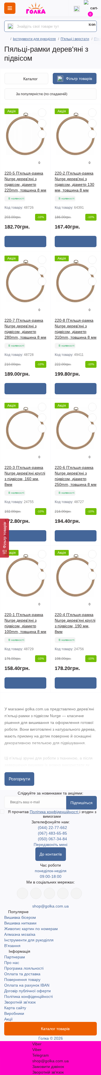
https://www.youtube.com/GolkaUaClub (49, 893)
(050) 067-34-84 (52, 839)
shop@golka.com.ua (50, 906)
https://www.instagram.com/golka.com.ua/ (36, 893)
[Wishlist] (42, 123)
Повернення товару (22, 979)
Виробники (14, 1013)
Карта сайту (15, 1008)
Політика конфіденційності (54, 811)
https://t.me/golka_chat (76, 893)
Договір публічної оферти (27, 991)
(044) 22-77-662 (52, 827)
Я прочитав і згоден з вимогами (52, 814)
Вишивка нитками (20, 923)
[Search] (10, 26)
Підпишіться (81, 802)
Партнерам (14, 957)
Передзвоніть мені (50, 844)
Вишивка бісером (20, 917)
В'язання (12, 945)
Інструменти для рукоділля (34, 39)
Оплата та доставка (22, 974)
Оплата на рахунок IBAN (26, 985)
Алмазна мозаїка (19, 934)
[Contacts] (76, 8)
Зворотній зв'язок (20, 1002)
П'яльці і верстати (75, 39)
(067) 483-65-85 (52, 833)
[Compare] (42, 134)
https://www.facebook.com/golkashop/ (22, 893)
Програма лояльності (23, 968)
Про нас (11, 962)
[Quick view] (42, 112)
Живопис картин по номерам (31, 928)
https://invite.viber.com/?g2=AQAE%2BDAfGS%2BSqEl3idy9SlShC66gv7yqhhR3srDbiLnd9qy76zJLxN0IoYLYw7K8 (62, 893)
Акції (8, 1019)
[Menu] (9, 8)
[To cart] (25, 241)
